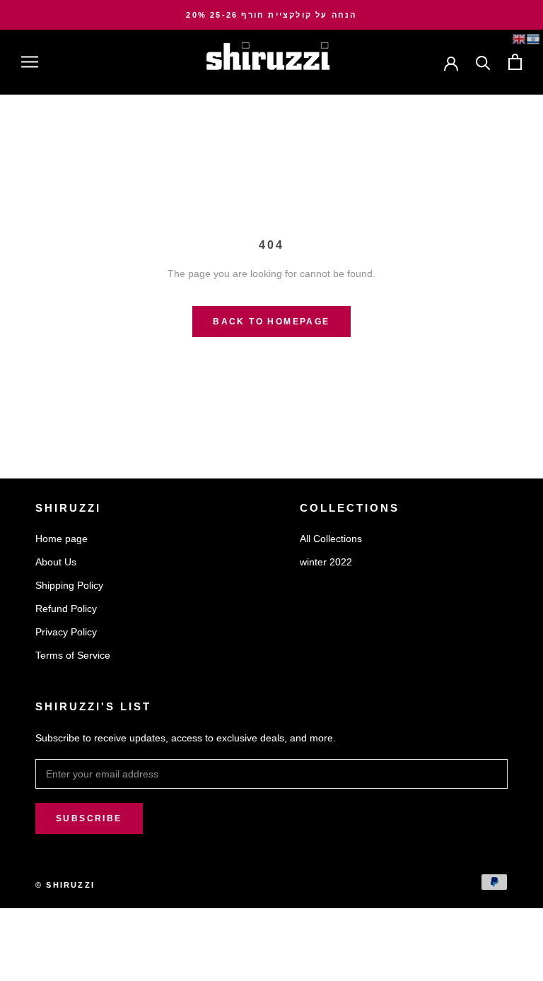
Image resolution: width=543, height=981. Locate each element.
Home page (61, 538)
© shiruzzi (65, 885)
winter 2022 (326, 562)
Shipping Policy (69, 585)
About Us (55, 562)
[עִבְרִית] (533, 39)
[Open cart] (515, 62)
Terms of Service (72, 655)
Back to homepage (271, 322)
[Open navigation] (29, 62)
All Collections (331, 538)
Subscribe (89, 818)
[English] (519, 39)
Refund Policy (66, 608)
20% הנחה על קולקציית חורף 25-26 (271, 15)
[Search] (483, 61)
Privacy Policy (66, 632)
